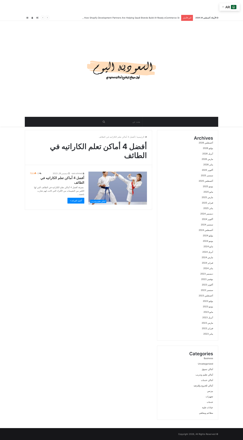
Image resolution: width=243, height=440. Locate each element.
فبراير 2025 (207, 202)
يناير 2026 (208, 164)
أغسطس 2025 (206, 181)
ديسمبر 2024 (206, 213)
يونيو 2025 (208, 186)
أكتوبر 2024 (207, 219)
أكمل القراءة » (76, 200)
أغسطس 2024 (206, 230)
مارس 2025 (207, 197)
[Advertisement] (121, 7)
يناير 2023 (208, 333)
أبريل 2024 (207, 252)
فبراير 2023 (207, 328)
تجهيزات (209, 396)
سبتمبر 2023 (207, 290)
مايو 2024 (208, 246)
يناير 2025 (208, 208)
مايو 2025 (208, 191)
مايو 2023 (208, 312)
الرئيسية (141, 137)
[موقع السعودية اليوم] (121, 68)
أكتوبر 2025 (207, 170)
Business (208, 358)
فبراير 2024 (207, 262)
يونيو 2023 (208, 306)
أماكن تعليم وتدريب (204, 374)
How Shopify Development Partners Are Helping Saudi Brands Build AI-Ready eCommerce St (131, 17)
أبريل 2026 (207, 153)
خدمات (210, 402)
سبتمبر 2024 (207, 224)
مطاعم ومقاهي (206, 413)
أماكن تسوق (207, 369)
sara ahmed (77, 173)
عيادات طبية (207, 407)
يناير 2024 (208, 268)
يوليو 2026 (208, 148)
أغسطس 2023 (206, 295)
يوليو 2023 (208, 301)
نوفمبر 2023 (207, 279)
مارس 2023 (207, 323)
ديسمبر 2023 (206, 273)
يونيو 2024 (208, 241)
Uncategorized (205, 363)
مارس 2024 (207, 257)
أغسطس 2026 (206, 142)
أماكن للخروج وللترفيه (203, 385)
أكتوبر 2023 (207, 284)
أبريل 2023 (207, 317)
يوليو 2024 (208, 235)
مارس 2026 (207, 159)
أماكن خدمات (207, 380)
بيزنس (210, 391)
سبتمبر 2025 (207, 175)
